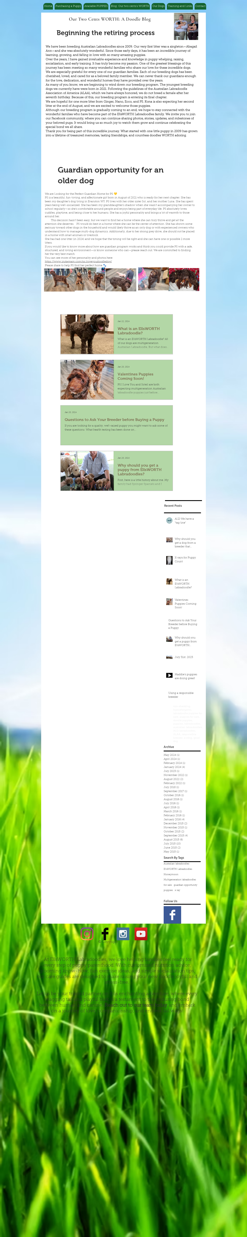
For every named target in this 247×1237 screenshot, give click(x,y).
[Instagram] (87, 933)
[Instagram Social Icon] (123, 933)
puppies (168, 890)
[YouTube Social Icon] (141, 933)
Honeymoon (171, 874)
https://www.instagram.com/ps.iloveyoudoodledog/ (78, 261)
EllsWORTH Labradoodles (178, 869)
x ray (177, 890)
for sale (168, 885)
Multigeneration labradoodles (180, 880)
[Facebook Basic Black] (105, 933)
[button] (68, 6)
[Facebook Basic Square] (172, 915)
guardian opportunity (185, 885)
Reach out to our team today (136, 1005)
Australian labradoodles (176, 864)
